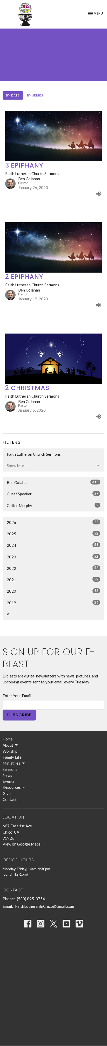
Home (8, 739)
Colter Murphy (52, 505)
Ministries (11, 763)
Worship (10, 751)
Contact (10, 799)
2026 (52, 522)
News (7, 775)
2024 (52, 545)
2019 (52, 602)
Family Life (12, 757)
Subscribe (19, 715)
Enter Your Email (17, 695)
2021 (52, 579)
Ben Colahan (52, 482)
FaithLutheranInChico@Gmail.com (44, 906)
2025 (52, 533)
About (8, 745)
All (9, 614)
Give (7, 793)
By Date (13, 95)
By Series (35, 95)
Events (9, 781)
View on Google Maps (22, 844)
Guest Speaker (52, 493)
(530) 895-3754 (31, 898)
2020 (52, 590)
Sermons (10, 769)
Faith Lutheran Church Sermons (34, 454)
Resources (12, 787)
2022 (52, 568)
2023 (52, 556)
